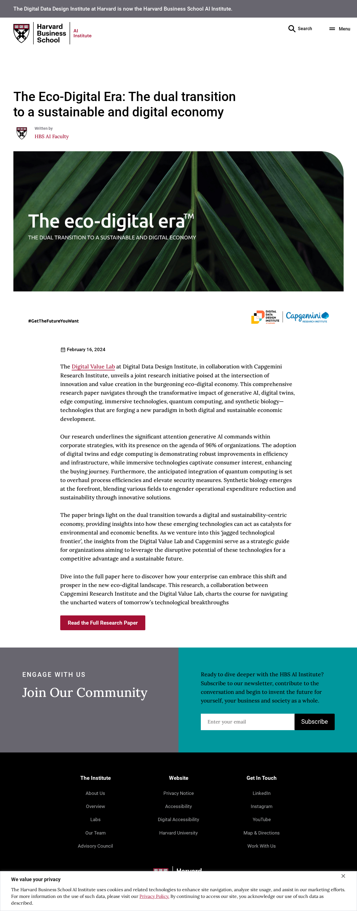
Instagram (261, 806)
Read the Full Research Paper (103, 623)
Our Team (95, 833)
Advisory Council (95, 846)
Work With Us (261, 846)
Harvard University (178, 833)
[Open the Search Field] (292, 28)
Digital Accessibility (178, 819)
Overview (95, 806)
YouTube (262, 819)
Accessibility (178, 806)
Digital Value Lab (93, 366)
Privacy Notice (178, 793)
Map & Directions (261, 833)
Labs (95, 819)
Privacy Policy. (154, 896)
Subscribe (314, 721)
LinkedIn (262, 793)
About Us (95, 793)
